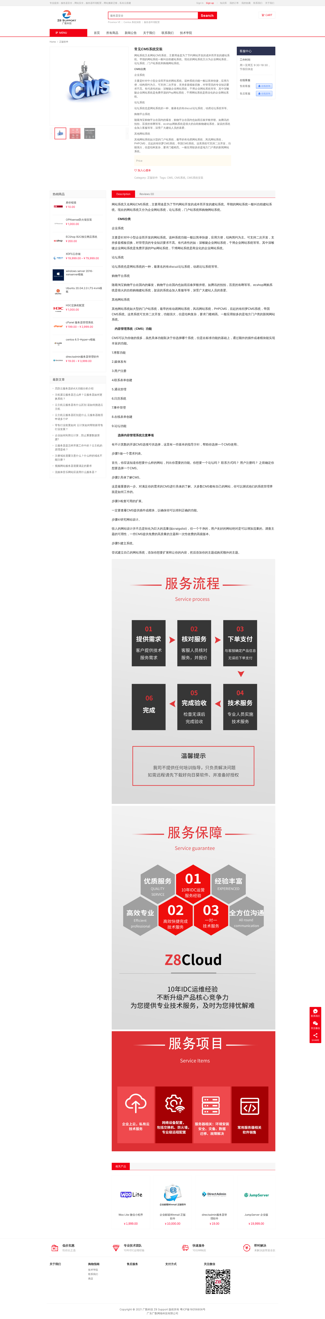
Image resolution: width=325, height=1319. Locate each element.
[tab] (123, 194)
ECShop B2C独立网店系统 (81, 236)
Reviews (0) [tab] (147, 194)
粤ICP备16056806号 (192, 1309)
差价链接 (71, 202)
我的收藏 (246, 3)
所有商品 (112, 33)
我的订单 (234, 3)
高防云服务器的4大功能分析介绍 (74, 388)
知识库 (223, 3)
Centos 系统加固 (132, 22)
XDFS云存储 (73, 253)
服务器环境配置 (152, 22)
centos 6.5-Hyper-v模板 (80, 339)
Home (53, 41)
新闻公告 (131, 33)
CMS (170, 177)
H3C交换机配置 (75, 305)
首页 (97, 33)
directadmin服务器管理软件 (82, 356)
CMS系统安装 (195, 177)
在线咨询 (265, 86)
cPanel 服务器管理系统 (79, 322)
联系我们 (257, 3)
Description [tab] (123, 194)
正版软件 (152, 177)
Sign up (210, 3)
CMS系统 (179, 177)
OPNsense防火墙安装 (79, 219)
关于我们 (269, 3)
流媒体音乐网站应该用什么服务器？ (76, 472)
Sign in (200, 3)
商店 (90, 1278)
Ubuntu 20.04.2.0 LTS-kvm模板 (84, 289)
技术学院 (186, 33)
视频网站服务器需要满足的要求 (73, 465)
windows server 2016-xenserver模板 (79, 272)
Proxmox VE (114, 22)
